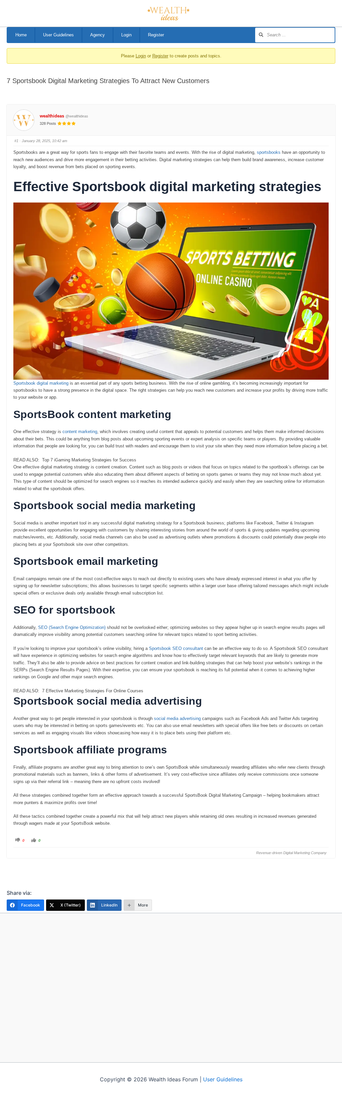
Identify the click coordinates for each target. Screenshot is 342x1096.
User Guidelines (58, 34)
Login (126, 34)
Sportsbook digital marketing (40, 383)
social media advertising (177, 718)
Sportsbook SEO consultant (176, 648)
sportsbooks (269, 152)
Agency (97, 34)
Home (21, 34)
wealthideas (52, 115)
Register (156, 34)
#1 (16, 141)
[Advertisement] (171, 987)
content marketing (79, 431)
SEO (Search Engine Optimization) (72, 627)
